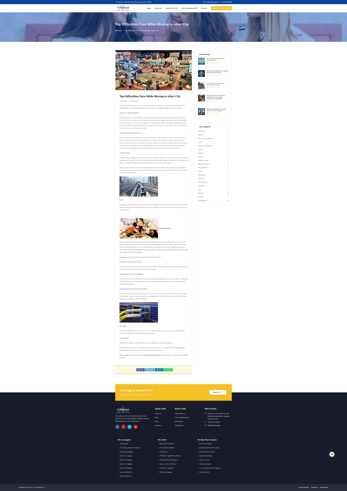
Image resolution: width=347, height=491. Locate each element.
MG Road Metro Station (207, 452)
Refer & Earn (179, 422)
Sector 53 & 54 (204, 472)
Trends (213, 142)
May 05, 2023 (213, 101)
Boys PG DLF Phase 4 (166, 444)
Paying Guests (213, 200)
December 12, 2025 (214, 63)
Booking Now (179, 426)
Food (213, 189)
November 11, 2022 (214, 87)
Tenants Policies (304, 487)
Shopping (213, 186)
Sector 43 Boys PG (126, 472)
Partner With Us (171, 8)
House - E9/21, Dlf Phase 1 (168, 464)
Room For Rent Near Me (213, 138)
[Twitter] (129, 427)
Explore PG (217, 392)
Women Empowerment (213, 146)
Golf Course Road (204, 464)
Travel (213, 171)
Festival (213, 153)
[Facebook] (117, 427)
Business (213, 193)
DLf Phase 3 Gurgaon (166, 468)
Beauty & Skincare (213, 164)
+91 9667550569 (227, 2)
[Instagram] (123, 427)
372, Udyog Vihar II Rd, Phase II (130, 448)
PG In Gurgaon (213, 182)
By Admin (124, 101)
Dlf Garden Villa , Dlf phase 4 (168, 460)
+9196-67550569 (213, 422)
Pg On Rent (213, 178)
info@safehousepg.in (212, 2)
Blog (156, 418)
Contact (204, 8)
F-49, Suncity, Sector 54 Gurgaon (210, 468)
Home (149, 8)
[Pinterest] (135, 427)
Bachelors (213, 135)
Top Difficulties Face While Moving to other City (149, 96)
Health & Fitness (213, 160)
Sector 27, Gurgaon (126, 456)
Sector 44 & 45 (204, 460)
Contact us (158, 426)
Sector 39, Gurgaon (126, 468)
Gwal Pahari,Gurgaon (126, 452)
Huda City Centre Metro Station (209, 448)
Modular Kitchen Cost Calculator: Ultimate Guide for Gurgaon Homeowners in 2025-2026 (216, 97)
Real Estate (213, 131)
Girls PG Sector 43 (126, 476)
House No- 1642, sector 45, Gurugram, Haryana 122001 (134, 2)
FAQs (157, 422)
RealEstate (213, 175)
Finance (213, 157)
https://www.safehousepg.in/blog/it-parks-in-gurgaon (144, 257)
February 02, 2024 (214, 75)
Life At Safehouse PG (189, 8)
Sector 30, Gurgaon (126, 460)
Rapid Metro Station (205, 456)
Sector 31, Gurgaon (126, 464)
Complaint (314, 487)
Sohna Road (124, 444)
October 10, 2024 (214, 113)
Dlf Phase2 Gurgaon (165, 472)
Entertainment (213, 168)
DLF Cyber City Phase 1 (167, 448)
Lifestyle (213, 197)
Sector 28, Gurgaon (205, 444)
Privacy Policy (324, 487)
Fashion (213, 149)
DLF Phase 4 (163, 452)
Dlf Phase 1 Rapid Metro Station (169, 456)
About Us (158, 8)
